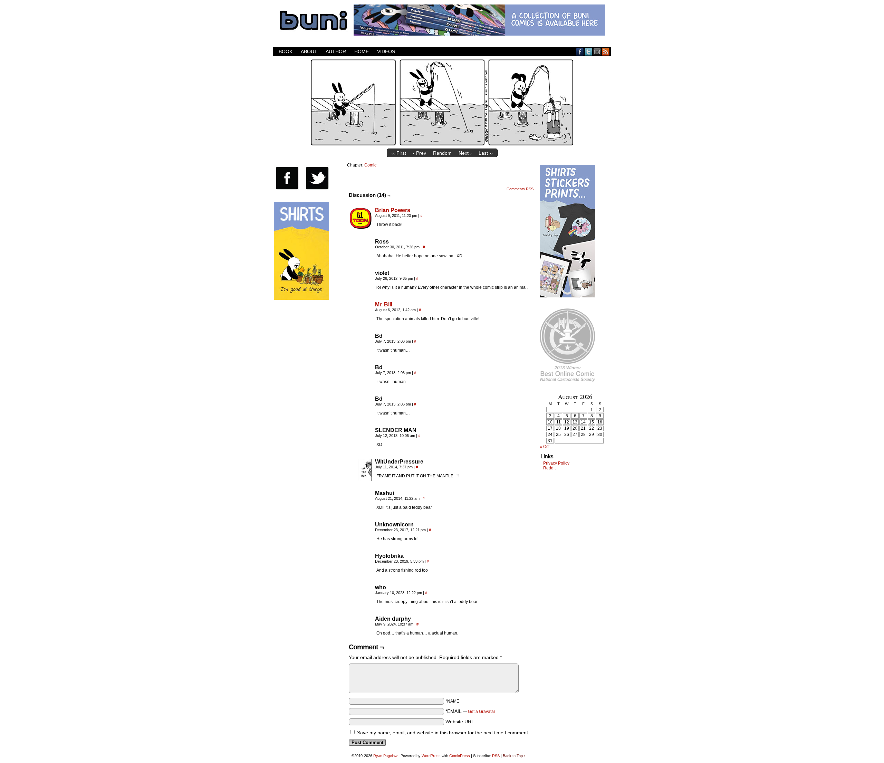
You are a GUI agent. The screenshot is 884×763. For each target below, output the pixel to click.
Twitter (588, 51)
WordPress (431, 756)
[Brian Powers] (360, 227)
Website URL (459, 721)
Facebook (580, 51)
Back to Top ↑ (514, 756)
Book (285, 51)
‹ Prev (419, 153)
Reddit (549, 468)
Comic (370, 165)
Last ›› (486, 153)
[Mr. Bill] (360, 322)
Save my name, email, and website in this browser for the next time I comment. (443, 732)
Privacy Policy (556, 463)
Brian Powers (392, 210)
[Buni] (442, 143)
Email (597, 51)
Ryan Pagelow (385, 756)
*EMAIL (470, 711)
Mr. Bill (383, 304)
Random (442, 153)
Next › (465, 153)
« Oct (544, 446)
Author (336, 51)
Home (361, 51)
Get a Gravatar (481, 711)
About (309, 51)
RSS (606, 51)
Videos (386, 51)
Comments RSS (520, 189)
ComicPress (459, 756)
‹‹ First (399, 153)
